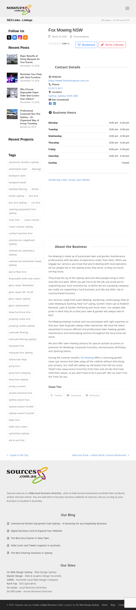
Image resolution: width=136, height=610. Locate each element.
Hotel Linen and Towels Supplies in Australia (35, 545)
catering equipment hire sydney (22, 211)
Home (104, 605)
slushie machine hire (20, 393)
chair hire (14, 219)
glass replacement (19, 305)
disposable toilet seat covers (24, 278)
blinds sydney (16, 195)
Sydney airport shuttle (21, 406)
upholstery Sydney (19, 433)
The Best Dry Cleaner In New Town (30, 538)
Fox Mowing (87, 357)
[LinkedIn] (54, 103)
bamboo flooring (18, 189)
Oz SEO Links (14, 591)
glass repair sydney (19, 298)
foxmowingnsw (81, 36)
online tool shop (18, 359)
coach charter (31, 219)
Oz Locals (12, 587)
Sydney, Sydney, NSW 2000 (63, 95)
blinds (35, 189)
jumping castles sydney (22, 325)
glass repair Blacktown (21, 285)
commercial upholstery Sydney (21, 252)
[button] (127, 8)
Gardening (54, 179)
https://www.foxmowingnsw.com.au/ (68, 80)
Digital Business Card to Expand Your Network (36, 530)
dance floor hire (17, 271)
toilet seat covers (18, 426)
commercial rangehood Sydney (21, 242)
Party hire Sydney (18, 379)
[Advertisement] (88, 205)
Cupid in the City (17, 455)
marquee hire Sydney (21, 352)
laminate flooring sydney (22, 339)
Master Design (15, 575)
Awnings (36, 169)
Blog (113, 605)
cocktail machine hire (21, 233)
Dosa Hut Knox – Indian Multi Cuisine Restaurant (99, 455)
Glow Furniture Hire (20, 312)
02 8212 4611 (55, 88)
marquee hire (16, 345)
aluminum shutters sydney (24, 162)
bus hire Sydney (18, 202)
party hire (14, 366)
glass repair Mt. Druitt (21, 292)
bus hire (33, 195)
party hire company (20, 372)
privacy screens (17, 386)
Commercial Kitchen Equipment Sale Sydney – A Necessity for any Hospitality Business (59, 523)
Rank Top (12, 583)
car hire (35, 202)
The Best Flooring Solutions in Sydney (31, 552)
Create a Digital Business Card (47, 605)
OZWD (10, 579)
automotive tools (18, 169)
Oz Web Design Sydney (19, 572)
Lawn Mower (83, 179)
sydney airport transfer (21, 413)
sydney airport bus (19, 399)
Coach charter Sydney (21, 226)
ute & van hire (17, 440)
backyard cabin (17, 175)
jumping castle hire (19, 319)
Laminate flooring (18, 332)
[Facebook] (50, 103)
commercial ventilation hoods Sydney (25, 263)
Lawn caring (68, 179)
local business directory (48, 493)
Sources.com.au (23, 605)
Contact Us (123, 605)
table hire (14, 420)
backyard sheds (17, 182)
